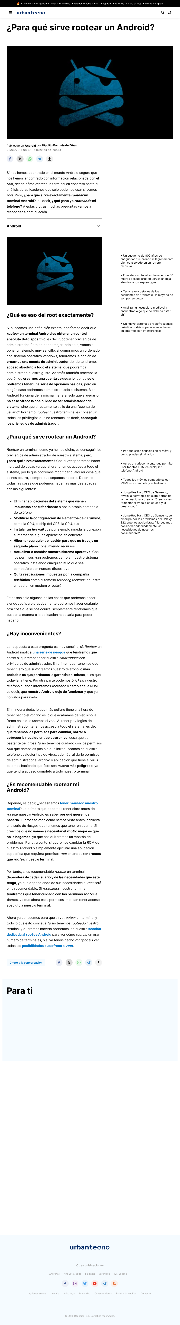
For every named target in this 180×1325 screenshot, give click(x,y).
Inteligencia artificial (45, 3)
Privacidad (64, 3)
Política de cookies (126, 1293)
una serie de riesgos (49, 652)
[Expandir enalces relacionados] (98, 226)
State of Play (134, 3)
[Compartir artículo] (49, 158)
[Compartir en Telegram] (39, 158)
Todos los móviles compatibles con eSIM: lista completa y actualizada (145, 481)
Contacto (146, 1293)
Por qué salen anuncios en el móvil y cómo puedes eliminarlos (146, 452)
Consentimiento (103, 1293)
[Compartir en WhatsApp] (29, 158)
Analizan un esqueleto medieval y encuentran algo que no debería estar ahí (146, 311)
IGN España (120, 1273)
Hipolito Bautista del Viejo (59, 145)
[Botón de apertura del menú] (10, 12)
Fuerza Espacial (102, 3)
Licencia (54, 1293)
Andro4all (54, 1273)
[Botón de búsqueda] (162, 12)
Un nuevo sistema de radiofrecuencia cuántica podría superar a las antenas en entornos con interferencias (147, 327)
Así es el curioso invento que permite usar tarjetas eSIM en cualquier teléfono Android (146, 467)
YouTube (119, 3)
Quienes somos (37, 1293)
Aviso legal (69, 1293)
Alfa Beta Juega (72, 1273)
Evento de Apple (154, 3)
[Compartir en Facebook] (10, 158)
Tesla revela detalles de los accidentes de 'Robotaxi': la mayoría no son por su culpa (147, 295)
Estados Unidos (82, 3)
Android (30, 145)
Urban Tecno (31, 12)
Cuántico (26, 3)
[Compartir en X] (20, 158)
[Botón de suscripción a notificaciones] (169, 12)
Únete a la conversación (26, 962)
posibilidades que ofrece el (47, 946)
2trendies (104, 1273)
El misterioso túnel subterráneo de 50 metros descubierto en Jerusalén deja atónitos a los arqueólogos (147, 278)
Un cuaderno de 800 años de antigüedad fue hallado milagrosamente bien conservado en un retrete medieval (147, 261)
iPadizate (90, 1273)
